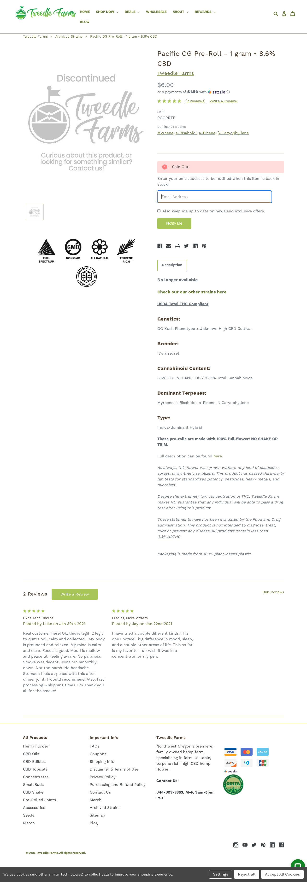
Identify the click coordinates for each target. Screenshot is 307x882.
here (217, 456)
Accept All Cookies (282, 874)
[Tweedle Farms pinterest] (263, 844)
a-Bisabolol (186, 133)
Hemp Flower (35, 746)
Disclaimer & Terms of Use (114, 769)
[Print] (177, 246)
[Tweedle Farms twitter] (254, 844)
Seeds (28, 815)
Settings (220, 874)
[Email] (168, 246)
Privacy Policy (103, 777)
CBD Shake (33, 792)
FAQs (94, 746)
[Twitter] (186, 246)
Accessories (34, 807)
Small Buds (33, 784)
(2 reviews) (195, 101)
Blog (84, 22)
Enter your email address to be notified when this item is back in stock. (218, 181)
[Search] (277, 13)
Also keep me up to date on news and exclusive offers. (213, 211)
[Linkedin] (195, 246)
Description (172, 265)
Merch (29, 823)
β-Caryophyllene (233, 133)
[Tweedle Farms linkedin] (272, 844)
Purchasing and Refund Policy (118, 784)
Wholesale (156, 12)
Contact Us (100, 792)
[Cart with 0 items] (293, 13)
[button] (220, 92)
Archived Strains (105, 807)
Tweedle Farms (175, 73)
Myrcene (165, 133)
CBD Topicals (35, 769)
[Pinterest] (204, 246)
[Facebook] (159, 246)
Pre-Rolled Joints (39, 800)
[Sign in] (285, 13)
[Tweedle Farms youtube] (245, 844)
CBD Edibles (34, 761)
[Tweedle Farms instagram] (235, 844)
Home (85, 12)
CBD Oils (31, 754)
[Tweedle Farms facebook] (281, 844)
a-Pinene (207, 133)
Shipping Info (102, 761)
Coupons (98, 754)
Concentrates (35, 777)
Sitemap (97, 815)
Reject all (246, 874)
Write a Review (223, 101)
